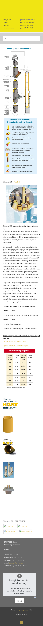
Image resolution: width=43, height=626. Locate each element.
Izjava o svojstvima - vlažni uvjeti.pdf (15, 346)
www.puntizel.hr (8, 28)
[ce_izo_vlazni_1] (10, 532)
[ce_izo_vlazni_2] (25, 532)
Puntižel (17, 182)
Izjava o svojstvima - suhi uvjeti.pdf (14, 341)
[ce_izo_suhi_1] (10, 527)
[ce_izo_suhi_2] (23, 527)
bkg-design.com (23, 610)
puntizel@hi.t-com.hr (27, 19)
